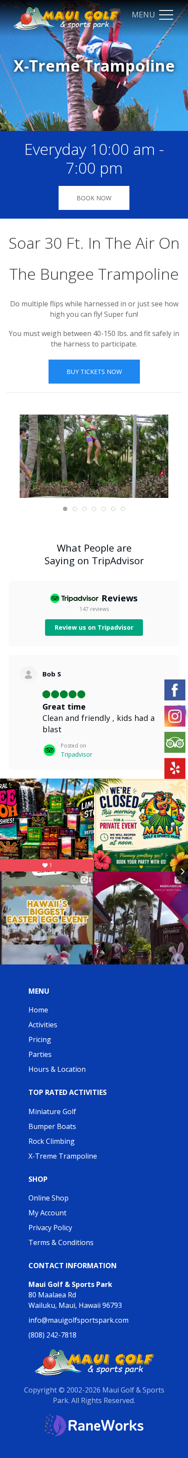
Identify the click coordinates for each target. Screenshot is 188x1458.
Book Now (94, 198)
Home (38, 1010)
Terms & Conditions (61, 1242)
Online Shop (48, 1198)
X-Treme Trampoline (62, 1156)
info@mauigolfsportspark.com (78, 1320)
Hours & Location (57, 1069)
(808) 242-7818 (52, 1335)
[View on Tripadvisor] (28, 674)
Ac (32, 1024)
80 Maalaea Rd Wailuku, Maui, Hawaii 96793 (75, 1295)
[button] (166, 15)
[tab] (65, 509)
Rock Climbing (51, 1141)
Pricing (39, 1039)
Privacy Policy (50, 1227)
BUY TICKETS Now (94, 371)
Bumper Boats (52, 1126)
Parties (40, 1054)
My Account (47, 1213)
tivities (46, 1024)
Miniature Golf (52, 1111)
